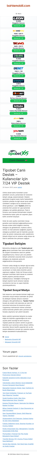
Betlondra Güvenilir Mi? (13, 339)
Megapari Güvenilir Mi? (13, 342)
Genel (7, 337)
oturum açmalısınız (24, 356)
